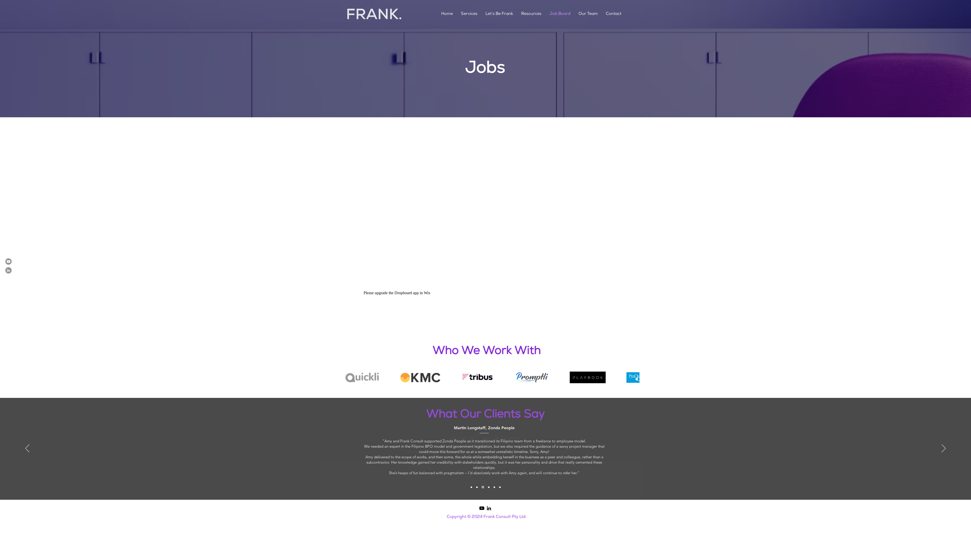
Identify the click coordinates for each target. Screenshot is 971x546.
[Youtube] (482, 508)
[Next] (944, 448)
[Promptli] (500, 487)
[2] (477, 487)
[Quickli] (494, 487)
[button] (469, 13)
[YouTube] (8, 261)
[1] (471, 487)
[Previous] (27, 448)
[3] (483, 487)
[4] (489, 487)
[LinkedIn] (8, 270)
